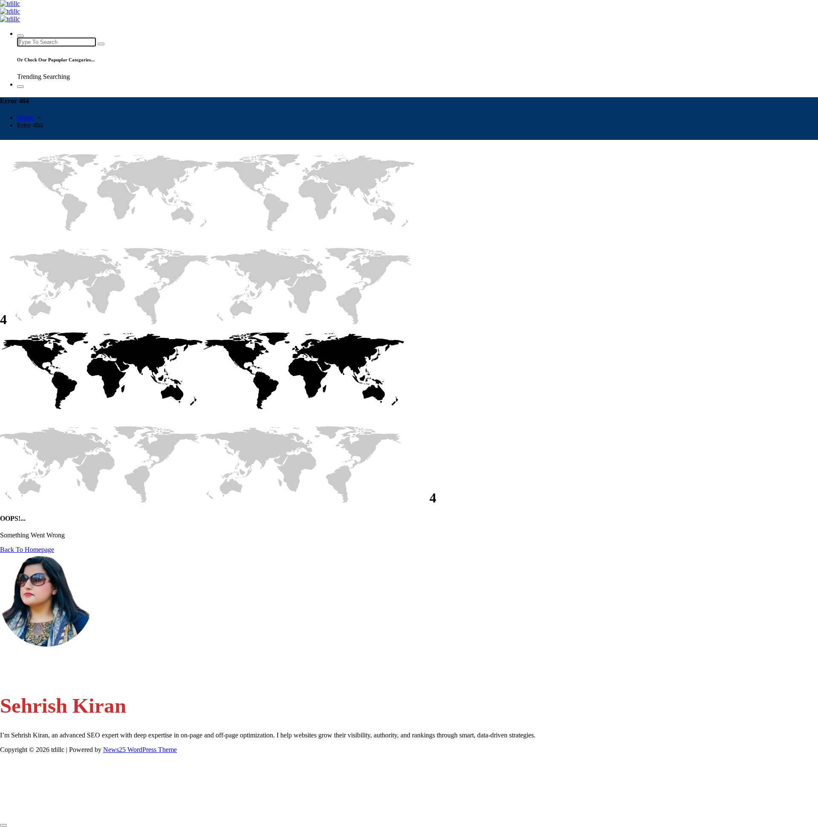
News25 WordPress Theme (140, 749)
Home (25, 117)
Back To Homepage (27, 549)
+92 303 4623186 (42, 676)
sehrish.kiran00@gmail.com (54, 659)
